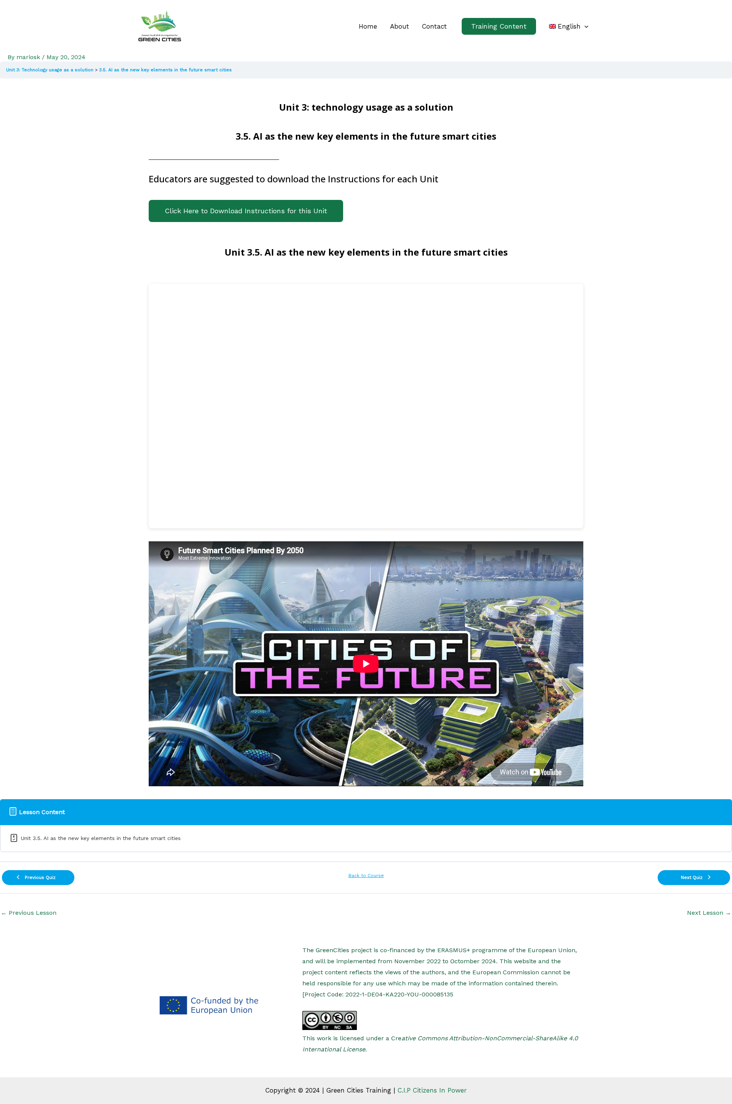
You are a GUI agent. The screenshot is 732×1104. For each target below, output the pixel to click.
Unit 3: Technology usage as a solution (49, 69)
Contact (434, 26)
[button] (569, 26)
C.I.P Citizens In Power (432, 1090)
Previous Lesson (28, 912)
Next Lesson (709, 912)
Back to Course (366, 875)
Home (368, 26)
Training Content (499, 26)
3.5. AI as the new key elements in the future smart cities (165, 69)
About (399, 26)
